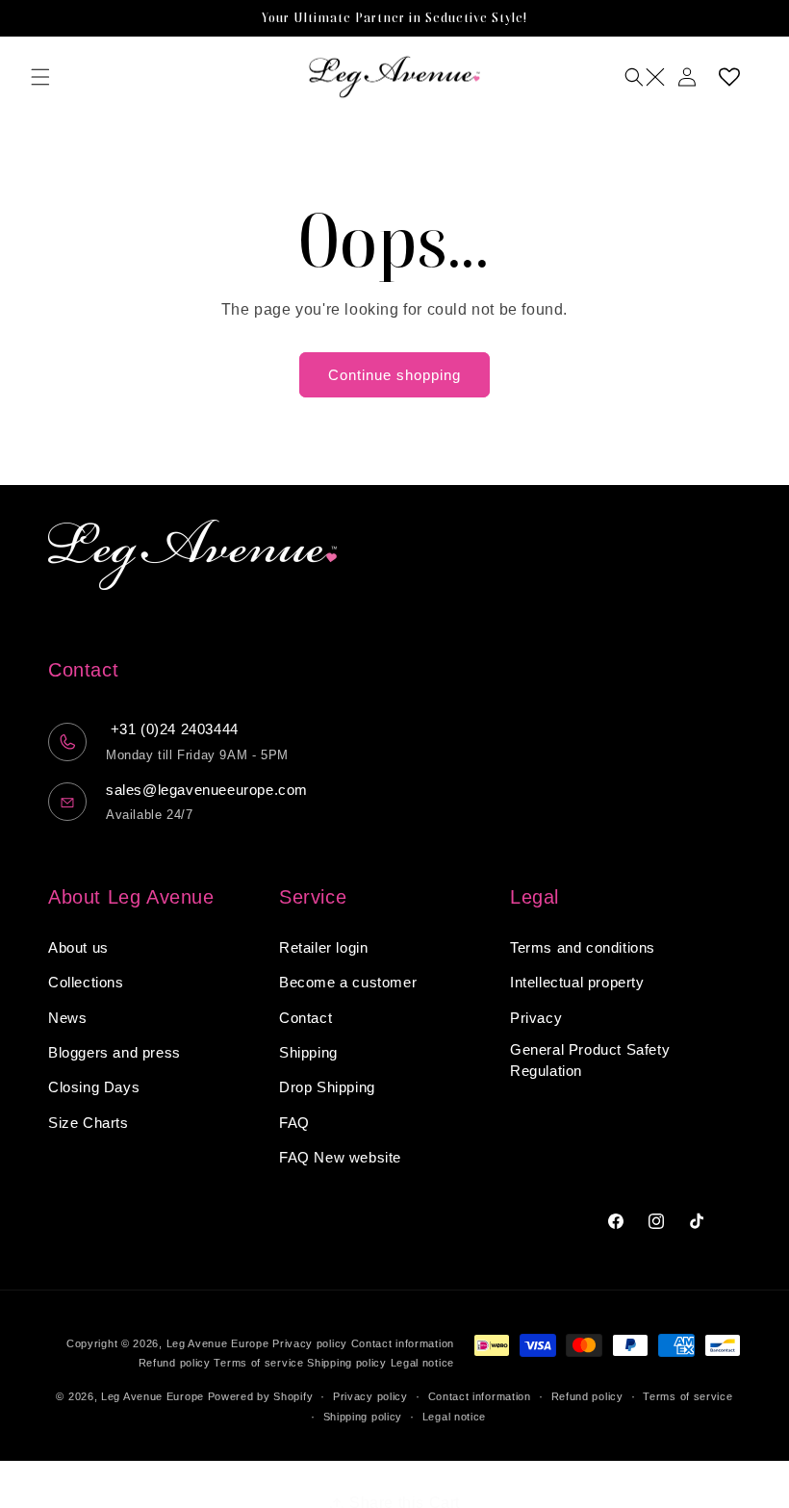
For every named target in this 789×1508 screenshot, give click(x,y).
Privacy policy (309, 1343)
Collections (86, 982)
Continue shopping (394, 375)
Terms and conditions (582, 947)
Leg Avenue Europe (219, 1343)
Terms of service (258, 1362)
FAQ (294, 1122)
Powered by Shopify (261, 1396)
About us (78, 947)
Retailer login (323, 947)
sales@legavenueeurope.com (207, 789)
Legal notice (422, 1362)
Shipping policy (347, 1362)
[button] (40, 77)
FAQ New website (340, 1157)
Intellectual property (577, 982)
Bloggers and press (114, 1052)
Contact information (402, 1343)
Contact (305, 1018)
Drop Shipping (327, 1087)
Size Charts (88, 1122)
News (67, 1018)
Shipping (308, 1052)
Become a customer (348, 982)
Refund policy (175, 1362)
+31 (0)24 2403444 (172, 729)
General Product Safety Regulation (590, 1060)
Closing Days (94, 1087)
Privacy (536, 1018)
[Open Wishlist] (729, 77)
